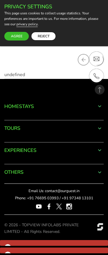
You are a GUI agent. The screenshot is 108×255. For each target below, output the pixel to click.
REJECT (44, 36)
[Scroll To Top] (100, 89)
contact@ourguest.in (62, 191)
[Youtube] (39, 206)
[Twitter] (59, 206)
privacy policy (27, 24)
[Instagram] (69, 206)
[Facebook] (49, 206)
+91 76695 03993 (43, 198)
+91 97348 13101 (77, 198)
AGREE (16, 36)
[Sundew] (100, 226)
